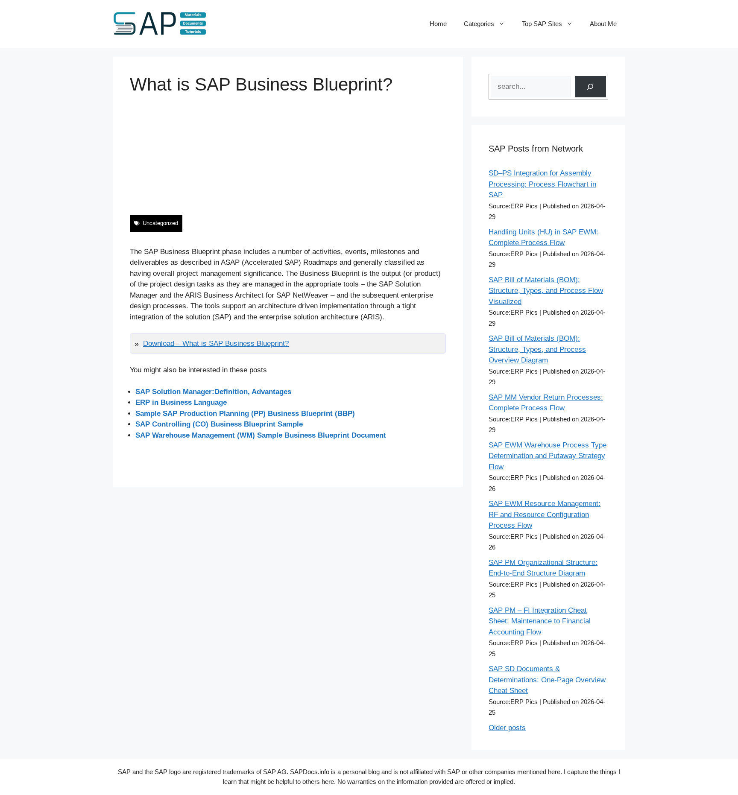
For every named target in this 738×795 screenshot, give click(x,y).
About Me (603, 23)
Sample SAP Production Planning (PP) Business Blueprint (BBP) (245, 413)
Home (438, 23)
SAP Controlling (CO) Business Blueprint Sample (219, 424)
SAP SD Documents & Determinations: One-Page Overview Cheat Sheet (547, 680)
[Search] (590, 87)
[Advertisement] (288, 155)
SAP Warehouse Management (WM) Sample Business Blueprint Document (260, 435)
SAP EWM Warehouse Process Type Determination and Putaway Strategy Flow (547, 456)
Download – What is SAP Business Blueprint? (216, 343)
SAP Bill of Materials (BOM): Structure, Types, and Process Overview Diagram (537, 349)
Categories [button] (479, 23)
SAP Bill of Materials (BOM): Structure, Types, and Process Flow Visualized (546, 291)
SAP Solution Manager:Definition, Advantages (213, 392)
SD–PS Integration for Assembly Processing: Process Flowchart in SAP (542, 184)
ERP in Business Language (181, 402)
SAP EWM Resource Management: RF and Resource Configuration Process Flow (544, 514)
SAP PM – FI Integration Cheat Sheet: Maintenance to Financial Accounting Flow (540, 621)
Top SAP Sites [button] (542, 23)
